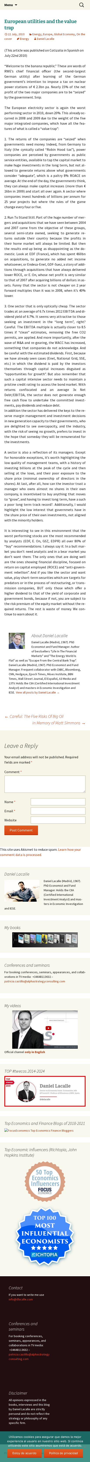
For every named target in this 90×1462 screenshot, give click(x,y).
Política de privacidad (63, 1453)
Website (10, 820)
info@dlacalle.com (21, 1299)
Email (9, 811)
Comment (13, 772)
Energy (37, 34)
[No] (84, 1447)
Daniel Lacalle (45, 39)
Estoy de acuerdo (24, 1453)
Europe (47, 34)
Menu (8, 5)
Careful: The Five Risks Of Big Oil (34, 716)
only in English (34, 1052)
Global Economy (64, 34)
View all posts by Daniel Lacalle (38, 692)
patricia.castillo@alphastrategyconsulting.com (34, 981)
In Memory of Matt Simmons (59, 722)
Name (10, 802)
